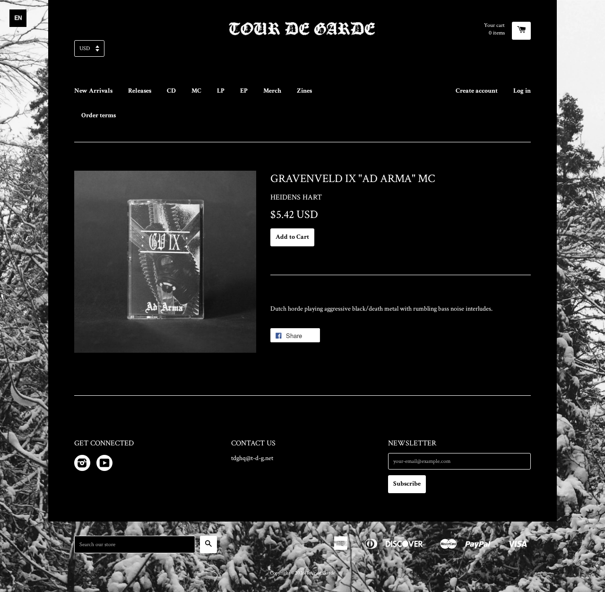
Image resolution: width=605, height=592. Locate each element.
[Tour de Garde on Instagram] (82, 465)
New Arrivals (93, 91)
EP (244, 91)
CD (171, 91)
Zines (304, 91)
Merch (272, 91)
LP (221, 91)
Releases (139, 91)
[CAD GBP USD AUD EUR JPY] (302, 51)
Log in (522, 91)
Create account (477, 91)
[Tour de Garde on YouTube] (104, 465)
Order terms (98, 115)
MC (196, 91)
